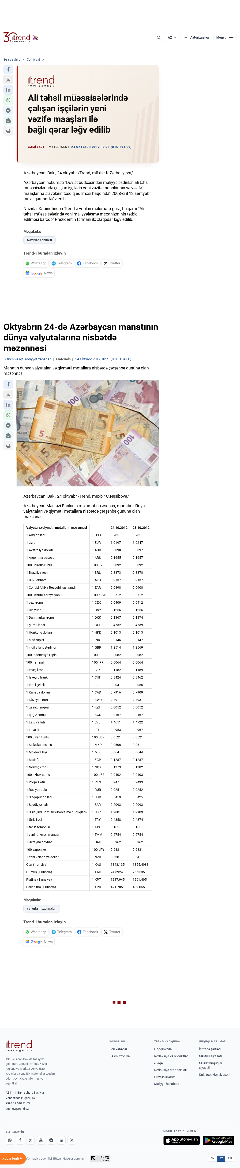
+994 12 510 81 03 (18, 1103)
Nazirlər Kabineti (39, 240)
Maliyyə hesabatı (166, 1084)
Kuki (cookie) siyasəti (214, 1075)
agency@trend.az (17, 1108)
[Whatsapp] (10, 1140)
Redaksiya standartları (170, 1070)
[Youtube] (41, 1140)
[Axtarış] (158, 37)
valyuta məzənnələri (41, 908)
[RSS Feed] (72, 1140)
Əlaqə (158, 1063)
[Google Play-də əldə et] (218, 1140)
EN (212, 1158)
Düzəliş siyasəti (165, 1077)
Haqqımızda (163, 1049)
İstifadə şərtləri (210, 1049)
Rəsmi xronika (119, 1056)
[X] (30, 1140)
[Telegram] (51, 1140)
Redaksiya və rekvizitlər (171, 1056)
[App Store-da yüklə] (181, 1140)
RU (230, 1158)
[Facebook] (20, 1140)
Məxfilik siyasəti (210, 1056)
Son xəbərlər (118, 1049)
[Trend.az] (21, 37)
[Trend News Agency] (19, 1046)
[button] (8, 69)
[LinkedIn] (61, 1140)
